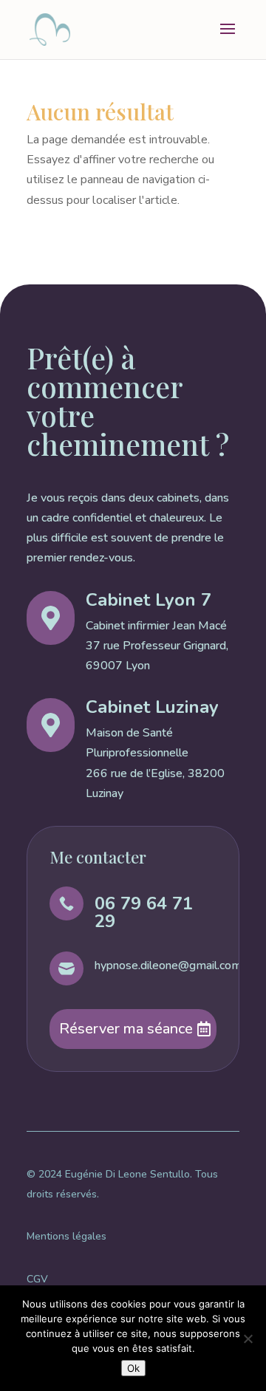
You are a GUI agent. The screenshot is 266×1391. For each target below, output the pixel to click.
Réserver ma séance (126, 1029)
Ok (133, 1368)
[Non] (247, 1338)
